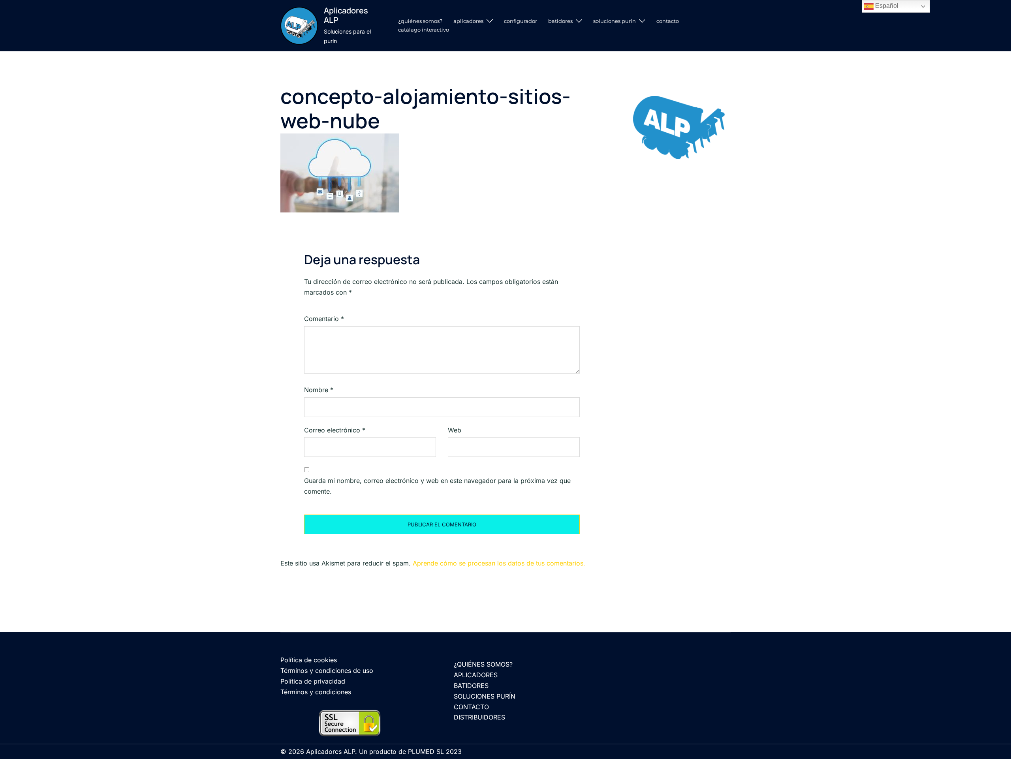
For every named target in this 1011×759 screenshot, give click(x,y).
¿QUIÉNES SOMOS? (420, 21)
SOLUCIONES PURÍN (614, 21)
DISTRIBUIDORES (479, 717)
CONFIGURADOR (520, 21)
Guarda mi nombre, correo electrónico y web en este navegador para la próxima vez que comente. (437, 486)
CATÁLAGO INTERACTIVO (423, 29)
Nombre (318, 390)
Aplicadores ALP (346, 15)
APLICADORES (468, 21)
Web (454, 430)
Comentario (324, 319)
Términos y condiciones (315, 692)
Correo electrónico (334, 430)
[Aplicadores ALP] (299, 25)
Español (886, 5)
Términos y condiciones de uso (326, 670)
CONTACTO (667, 21)
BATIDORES (560, 21)
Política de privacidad (312, 681)
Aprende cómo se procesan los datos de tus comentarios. (499, 563)
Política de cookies (308, 660)
